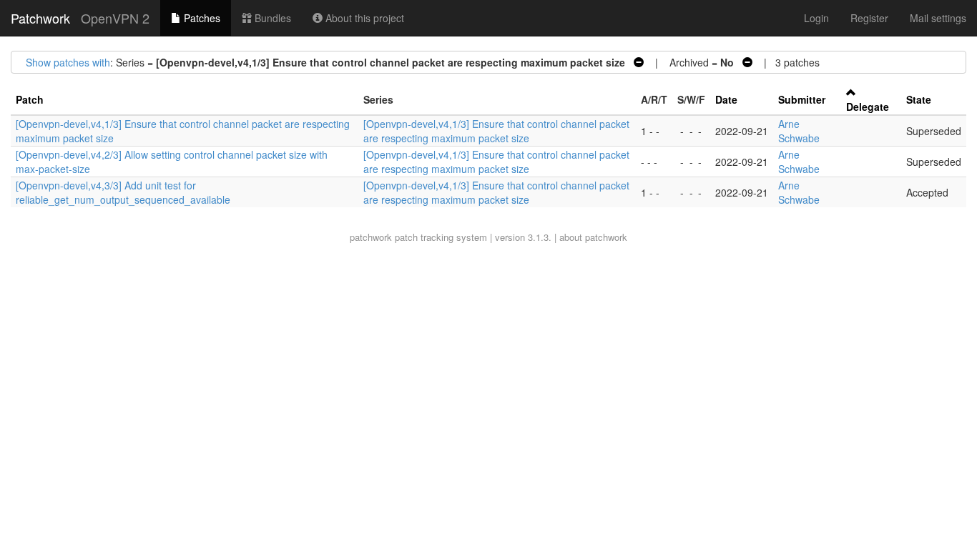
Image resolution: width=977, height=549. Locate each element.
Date (726, 99)
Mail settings (938, 18)
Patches (200, 18)
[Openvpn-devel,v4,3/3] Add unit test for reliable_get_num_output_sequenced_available (123, 192)
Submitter (801, 99)
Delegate (867, 106)
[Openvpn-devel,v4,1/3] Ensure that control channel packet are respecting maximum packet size (496, 131)
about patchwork (593, 237)
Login (816, 18)
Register (869, 18)
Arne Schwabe (799, 131)
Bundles (271, 18)
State (918, 99)
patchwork (371, 237)
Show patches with (68, 62)
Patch (30, 99)
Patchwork (40, 18)
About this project (363, 18)
